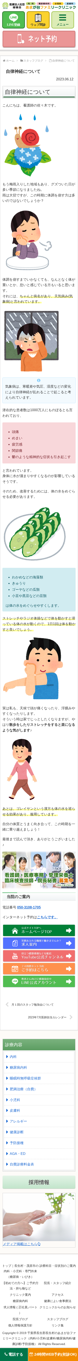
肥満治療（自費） (23, 1089)
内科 (13, 1057)
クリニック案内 (20, 1294)
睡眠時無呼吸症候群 (25, 1078)
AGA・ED (18, 1154)
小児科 (15, 1100)
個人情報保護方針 (20, 1325)
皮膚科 (15, 1110)
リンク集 (58, 1325)
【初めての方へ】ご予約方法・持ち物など (20, 1285)
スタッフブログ (57, 1319)
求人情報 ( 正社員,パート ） (20, 1309)
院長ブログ (20, 1319)
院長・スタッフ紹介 (57, 1283)
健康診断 (17, 1132)
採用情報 (39, 1182)
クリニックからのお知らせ (57, 1307)
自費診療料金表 (22, 1164)
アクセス (58, 1294)
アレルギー (18, 1121)
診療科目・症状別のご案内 (57, 1265)
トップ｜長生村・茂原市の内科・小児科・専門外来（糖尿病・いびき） (20, 1271)
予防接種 (17, 1143)
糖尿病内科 (18, 1067)
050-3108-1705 (29, 907)
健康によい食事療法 (57, 1301)
